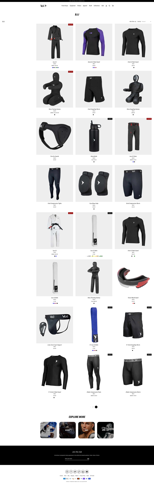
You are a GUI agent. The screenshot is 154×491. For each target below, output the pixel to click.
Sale (103, 5)
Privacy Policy (82, 475)
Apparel (85, 5)
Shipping (72, 475)
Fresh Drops (65, 5)
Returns (77, 475)
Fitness (79, 5)
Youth (90, 5)
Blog (68, 475)
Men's (94, 63)
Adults (54, 63)
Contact (61, 475)
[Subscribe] (88, 458)
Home (65, 475)
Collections (97, 5)
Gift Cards (92, 475)
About (88, 475)
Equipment (72, 5)
